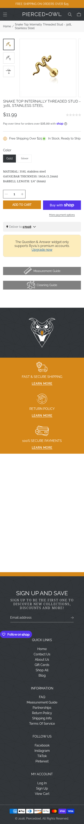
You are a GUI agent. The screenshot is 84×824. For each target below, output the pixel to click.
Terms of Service (42, 724)
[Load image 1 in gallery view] (8, 44)
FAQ (42, 697)
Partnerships (42, 708)
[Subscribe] (72, 618)
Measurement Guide (42, 702)
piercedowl (33, 818)
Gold (9, 158)
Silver (26, 160)
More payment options (62, 214)
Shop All (42, 670)
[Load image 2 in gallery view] (8, 57)
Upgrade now (42, 250)
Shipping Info (42, 718)
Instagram (42, 751)
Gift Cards (42, 665)
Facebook (42, 745)
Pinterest (42, 761)
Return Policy (42, 713)
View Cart (42, 794)
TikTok (42, 756)
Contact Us (42, 654)
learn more (42, 383)
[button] (5, 14)
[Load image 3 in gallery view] (8, 71)
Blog (42, 675)
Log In (42, 783)
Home (7, 26)
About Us (42, 659)
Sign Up (42, 788)
